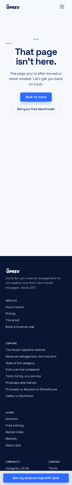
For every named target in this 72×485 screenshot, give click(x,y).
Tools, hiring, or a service (23, 376)
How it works (15, 307)
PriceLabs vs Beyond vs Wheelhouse (31, 389)
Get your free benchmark (36, 109)
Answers (12, 419)
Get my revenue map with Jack (36, 478)
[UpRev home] (13, 6)
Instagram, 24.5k (17, 468)
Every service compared (22, 369)
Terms (53, 468)
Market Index (15, 432)
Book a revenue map (20, 327)
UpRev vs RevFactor (19, 396)
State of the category (20, 363)
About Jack (13, 445)
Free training (15, 425)
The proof (12, 320)
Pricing (10, 313)
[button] (62, 6)
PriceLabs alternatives (21, 383)
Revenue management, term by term (31, 356)
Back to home (36, 97)
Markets (11, 438)
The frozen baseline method (25, 350)
